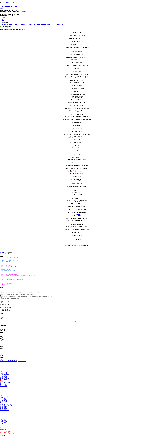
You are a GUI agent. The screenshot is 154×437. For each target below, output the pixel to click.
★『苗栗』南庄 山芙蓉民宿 (4, 379)
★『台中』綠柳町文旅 (3, 385)
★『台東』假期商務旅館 (3, 423)
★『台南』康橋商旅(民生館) (4, 400)
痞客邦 (5, 307)
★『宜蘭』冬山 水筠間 (3, 407)
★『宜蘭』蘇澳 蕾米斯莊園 (4, 408)
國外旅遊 (6, 309)
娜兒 (1, 302)
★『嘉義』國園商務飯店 (3, 398)
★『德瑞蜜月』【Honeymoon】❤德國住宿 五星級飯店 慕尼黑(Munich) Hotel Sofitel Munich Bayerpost (14, 362)
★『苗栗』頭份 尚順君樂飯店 (4, 377)
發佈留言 (2, 318)
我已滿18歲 (2, 435)
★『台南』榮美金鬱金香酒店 (4, 399)
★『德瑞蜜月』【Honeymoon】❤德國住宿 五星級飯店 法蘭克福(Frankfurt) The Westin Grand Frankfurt (14, 360)
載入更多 (2, 313)
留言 (6, 307)
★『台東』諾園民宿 (3, 422)
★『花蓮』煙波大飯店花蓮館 (4, 411)
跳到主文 (1, 8)
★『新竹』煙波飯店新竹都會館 (4, 371)
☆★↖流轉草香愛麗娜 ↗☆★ (8, 6)
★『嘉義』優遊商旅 (3, 397)
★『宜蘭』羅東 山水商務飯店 (4, 410)
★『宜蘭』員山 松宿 (3, 409)
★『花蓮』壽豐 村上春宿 (4, 420)
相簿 (2, 19)
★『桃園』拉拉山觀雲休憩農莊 (4, 374)
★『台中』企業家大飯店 (3, 386)
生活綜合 (7, 17)
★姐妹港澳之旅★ (7, 310)
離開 (4, 435)
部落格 (3, 20)
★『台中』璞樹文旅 (3, 381)
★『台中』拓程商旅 (3, 384)
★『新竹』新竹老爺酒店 (3, 372)
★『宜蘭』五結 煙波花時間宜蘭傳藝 (5, 404)
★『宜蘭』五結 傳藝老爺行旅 (4, 406)
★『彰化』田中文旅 (3, 387)
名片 (2, 21)
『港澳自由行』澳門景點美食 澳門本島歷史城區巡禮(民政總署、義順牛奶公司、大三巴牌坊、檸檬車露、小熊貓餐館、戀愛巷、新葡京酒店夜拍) (32, 24)
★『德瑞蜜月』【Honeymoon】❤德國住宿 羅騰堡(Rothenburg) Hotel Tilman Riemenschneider (13, 361)
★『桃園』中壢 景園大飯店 (4, 376)
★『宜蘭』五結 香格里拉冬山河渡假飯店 (6, 405)
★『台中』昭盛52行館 (3, 383)
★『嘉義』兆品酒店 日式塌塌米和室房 (5, 395)
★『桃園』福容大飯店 (3, 375)
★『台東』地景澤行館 (3, 421)
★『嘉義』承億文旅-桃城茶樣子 (5, 396)
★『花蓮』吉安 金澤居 (3, 419)
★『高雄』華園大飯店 (3, 401)
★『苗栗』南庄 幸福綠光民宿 (4, 378)
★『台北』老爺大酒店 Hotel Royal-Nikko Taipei (7, 373)
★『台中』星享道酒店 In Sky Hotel (5, 382)
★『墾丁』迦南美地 (3, 402)
